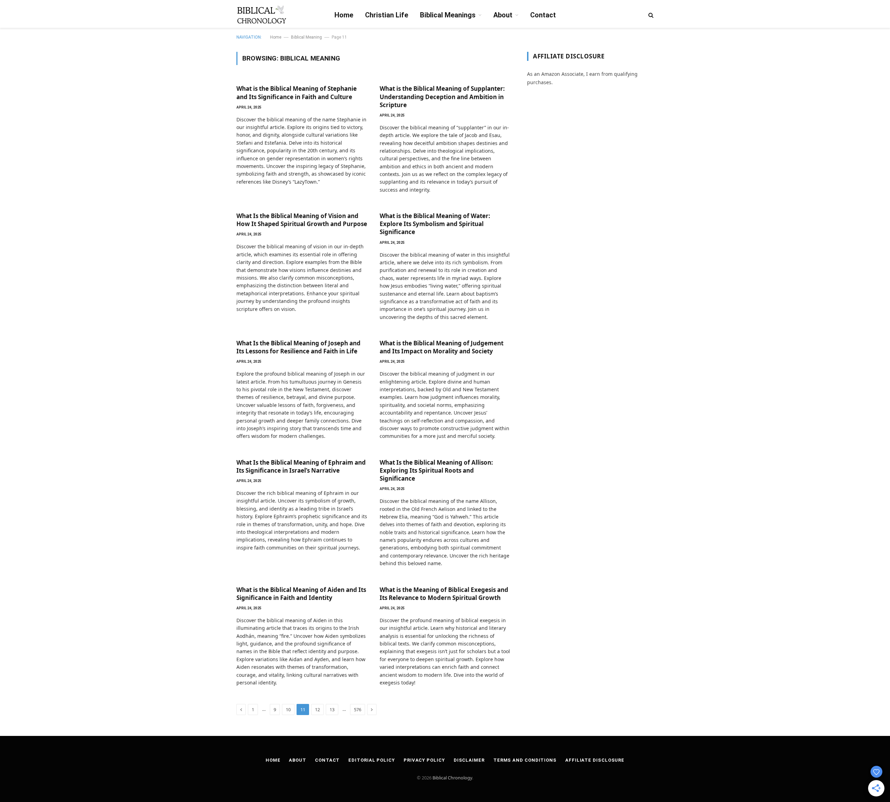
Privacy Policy (424, 760)
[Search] (650, 15)
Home (343, 15)
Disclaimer (469, 760)
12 (317, 709)
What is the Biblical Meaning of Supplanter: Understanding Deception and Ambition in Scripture (442, 97)
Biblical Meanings (448, 15)
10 (288, 709)
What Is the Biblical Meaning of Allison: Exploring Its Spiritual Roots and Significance (436, 470)
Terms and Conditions (525, 760)
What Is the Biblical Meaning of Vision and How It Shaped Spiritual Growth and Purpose (301, 220)
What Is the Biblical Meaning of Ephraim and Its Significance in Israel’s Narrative (301, 466)
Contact (543, 15)
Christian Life (386, 15)
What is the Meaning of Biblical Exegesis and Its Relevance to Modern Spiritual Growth (444, 594)
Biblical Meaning (306, 37)
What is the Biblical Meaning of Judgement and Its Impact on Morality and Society (441, 347)
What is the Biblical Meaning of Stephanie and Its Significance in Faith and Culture (296, 93)
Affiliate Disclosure (594, 760)
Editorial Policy (371, 760)
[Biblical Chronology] (261, 15)
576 (357, 709)
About (502, 15)
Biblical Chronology (452, 778)
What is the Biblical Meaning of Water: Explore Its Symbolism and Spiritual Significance (435, 224)
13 (332, 709)
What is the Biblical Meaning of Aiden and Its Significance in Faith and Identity (301, 594)
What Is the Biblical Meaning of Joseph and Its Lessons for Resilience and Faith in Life (298, 347)
